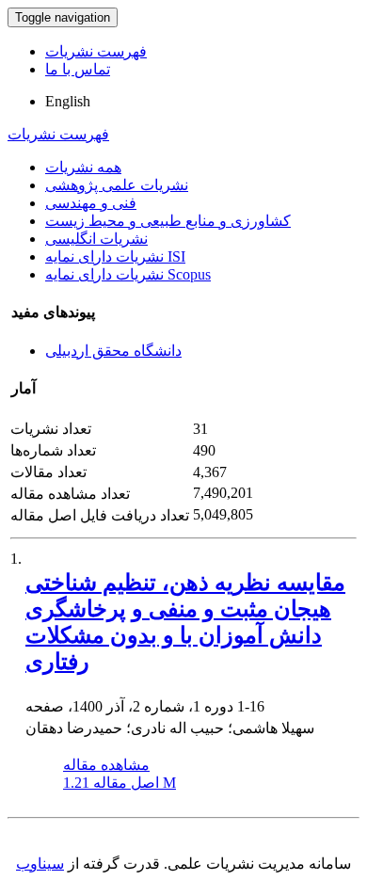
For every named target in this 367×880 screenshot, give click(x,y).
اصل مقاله (119, 783)
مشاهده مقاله (106, 765)
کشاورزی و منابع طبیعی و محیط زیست (168, 221)
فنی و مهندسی (90, 203)
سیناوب (40, 864)
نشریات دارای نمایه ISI (115, 256)
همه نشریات (83, 167)
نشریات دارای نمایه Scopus (128, 274)
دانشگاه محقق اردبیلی (113, 351)
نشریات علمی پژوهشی (116, 185)
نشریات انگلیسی (96, 239)
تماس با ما (77, 69)
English (67, 101)
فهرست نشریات (96, 51)
